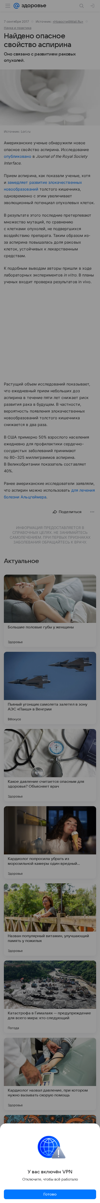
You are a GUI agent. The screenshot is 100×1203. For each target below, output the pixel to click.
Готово (50, 1194)
